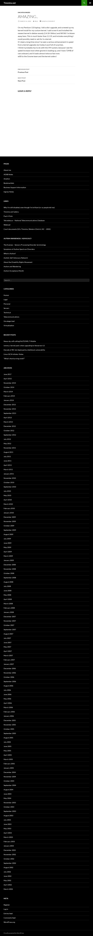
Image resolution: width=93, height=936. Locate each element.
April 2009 (8, 552)
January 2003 (9, 846)
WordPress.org (9, 922)
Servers (6, 308)
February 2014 (9, 396)
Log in (6, 909)
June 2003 (7, 824)
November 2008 (10, 569)
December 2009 (10, 517)
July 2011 (7, 456)
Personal (7, 304)
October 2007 (9, 625)
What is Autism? (10, 253)
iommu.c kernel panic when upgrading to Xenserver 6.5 (24, 346)
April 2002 (8, 885)
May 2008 (7, 595)
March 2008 (8, 604)
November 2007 (10, 621)
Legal (6, 300)
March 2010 (8, 504)
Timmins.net (10, 3)
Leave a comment (48, 21)
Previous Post (23, 70)
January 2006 (9, 716)
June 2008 (7, 591)
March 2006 (8, 707)
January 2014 (9, 400)
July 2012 (7, 439)
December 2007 (10, 617)
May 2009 (7, 547)
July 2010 (7, 491)
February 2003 (9, 841)
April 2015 (8, 379)
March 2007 (8, 655)
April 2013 (8, 418)
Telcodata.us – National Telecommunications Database (24, 220)
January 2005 (9, 768)
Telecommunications (11, 317)
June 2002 (7, 876)
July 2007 (7, 638)
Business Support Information (15, 187)
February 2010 (9, 508)
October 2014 (9, 387)
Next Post (22, 79)
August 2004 (8, 790)
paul (36, 21)
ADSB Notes (8, 174)
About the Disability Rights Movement (18, 262)
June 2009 (7, 543)
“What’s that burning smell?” (14, 359)
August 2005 (8, 738)
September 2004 (10, 785)
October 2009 (9, 526)
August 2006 (8, 686)
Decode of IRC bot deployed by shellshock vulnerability (24, 350)
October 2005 (9, 729)
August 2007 (8, 634)
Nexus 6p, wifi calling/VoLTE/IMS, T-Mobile (20, 341)
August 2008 (8, 582)
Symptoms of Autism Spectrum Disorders (19, 249)
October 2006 (9, 677)
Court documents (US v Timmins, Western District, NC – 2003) (27, 229)
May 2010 (7, 495)
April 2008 (8, 599)
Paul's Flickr (8, 216)
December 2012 (10, 426)
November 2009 (10, 521)
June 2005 (7, 746)
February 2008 (9, 608)
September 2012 (10, 435)
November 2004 (10, 777)
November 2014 (10, 383)
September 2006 (10, 681)
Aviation (7, 179)
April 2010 (8, 500)
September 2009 (10, 530)
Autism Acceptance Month (14, 271)
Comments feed (10, 918)
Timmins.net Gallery (11, 212)
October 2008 (9, 573)
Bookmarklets (9, 183)
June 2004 (7, 794)
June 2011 (7, 461)
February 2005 (9, 764)
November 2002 (10, 854)
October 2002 (9, 859)
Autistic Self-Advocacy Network (16, 258)
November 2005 (10, 725)
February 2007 (9, 660)
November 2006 (10, 673)
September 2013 (10, 413)
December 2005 (10, 720)
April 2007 (8, 651)
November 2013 (10, 409)
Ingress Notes (9, 192)
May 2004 (7, 798)
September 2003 (10, 811)
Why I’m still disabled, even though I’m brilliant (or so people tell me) (29, 207)
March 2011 (8, 469)
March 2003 (8, 837)
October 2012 (9, 430)
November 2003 (10, 803)
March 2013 (8, 422)
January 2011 (9, 474)
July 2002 (7, 872)
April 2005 (8, 755)
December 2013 (10, 405)
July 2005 (7, 742)
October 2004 (9, 781)
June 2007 (7, 642)
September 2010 (10, 487)
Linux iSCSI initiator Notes (13, 354)
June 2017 (7, 374)
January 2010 (9, 513)
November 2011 (10, 448)
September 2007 (10, 629)
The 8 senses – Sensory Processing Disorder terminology (25, 245)
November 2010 (10, 478)
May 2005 (7, 751)
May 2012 (7, 443)
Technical (7, 312)
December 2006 (10, 668)
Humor (6, 295)
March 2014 (8, 392)
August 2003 (8, 816)
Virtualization (9, 325)
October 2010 (9, 482)
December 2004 (10, 772)
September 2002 (10, 863)
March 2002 (8, 889)
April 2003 (8, 833)
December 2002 (10, 850)
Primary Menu (90, 3)
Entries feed (8, 913)
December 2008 (10, 565)
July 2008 (7, 586)
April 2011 (8, 465)
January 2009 (9, 560)
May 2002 (7, 880)
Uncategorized (24, 12)
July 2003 (7, 820)
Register (7, 905)
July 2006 (7, 690)
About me (7, 170)
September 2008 (10, 578)
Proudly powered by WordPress (14, 933)
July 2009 (7, 539)
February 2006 (9, 712)
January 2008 (9, 612)
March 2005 (8, 759)
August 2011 (8, 452)
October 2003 (9, 807)
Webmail (7, 225)
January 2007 (9, 664)
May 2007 (7, 647)
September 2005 (10, 733)
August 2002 (8, 867)
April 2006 (8, 703)
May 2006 (7, 699)
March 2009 (8, 556)
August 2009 (8, 534)
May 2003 (7, 828)
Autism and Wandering (12, 266)
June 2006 (7, 694)
